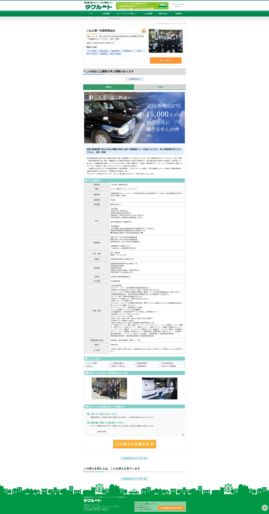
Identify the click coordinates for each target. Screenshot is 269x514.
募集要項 (109, 87)
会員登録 (178, 13)
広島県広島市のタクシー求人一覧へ (135, 458)
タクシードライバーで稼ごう (111, 506)
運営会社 (105, 510)
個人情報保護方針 (96, 508)
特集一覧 (86, 506)
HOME (86, 504)
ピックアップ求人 (96, 506)
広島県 (94, 18)
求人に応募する (166, 60)
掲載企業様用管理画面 (142, 507)
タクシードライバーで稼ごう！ (127, 13)
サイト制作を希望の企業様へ (144, 509)
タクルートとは (93, 504)
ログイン (178, 6)
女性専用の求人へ (135, 79)
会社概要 (160, 87)
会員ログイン (106, 508)
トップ (90, 13)
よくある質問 (147, 13)
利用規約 (86, 508)
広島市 (102, 18)
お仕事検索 (106, 13)
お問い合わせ (97, 510)
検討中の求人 (163, 13)
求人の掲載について (142, 506)
